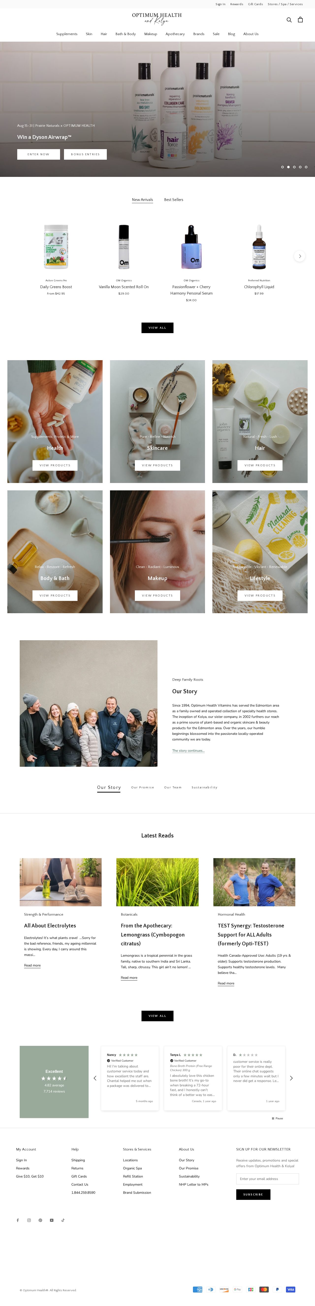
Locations (130, 1160)
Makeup (150, 34)
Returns (77, 1168)
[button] (95, 1078)
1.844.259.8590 (83, 1192)
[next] (299, 256)
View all (157, 327)
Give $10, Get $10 (30, 1176)
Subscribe (253, 1194)
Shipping (78, 1160)
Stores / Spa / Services (285, 4)
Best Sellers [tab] (173, 200)
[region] (193, 1078)
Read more (32, 965)
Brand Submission (137, 1192)
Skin (89, 34)
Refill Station (133, 1176)
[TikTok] (63, 1220)
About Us (251, 34)
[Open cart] (300, 19)
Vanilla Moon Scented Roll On (124, 287)
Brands (199, 34)
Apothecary (175, 34)
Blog (231, 34)
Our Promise (188, 1168)
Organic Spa (132, 1168)
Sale (216, 34)
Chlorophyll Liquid (259, 287)
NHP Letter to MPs (193, 1184)
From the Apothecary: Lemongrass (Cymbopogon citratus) (153, 935)
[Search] (289, 19)
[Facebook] (17, 1220)
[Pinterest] (40, 1220)
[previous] (15, 256)
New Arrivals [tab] (142, 200)
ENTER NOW (39, 154)
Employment (132, 1184)
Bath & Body (125, 34)
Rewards (236, 4)
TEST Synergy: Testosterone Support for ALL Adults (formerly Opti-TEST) (251, 935)
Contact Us (79, 1184)
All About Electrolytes (50, 926)
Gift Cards (255, 4)
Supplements (67, 34)
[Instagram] (29, 1220)
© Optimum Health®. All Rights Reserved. (48, 1290)
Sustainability (189, 1176)
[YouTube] (51, 1220)
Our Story (186, 1160)
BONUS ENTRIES (85, 154)
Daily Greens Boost (56, 287)
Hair (104, 34)
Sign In (220, 4)
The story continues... (188, 750)
